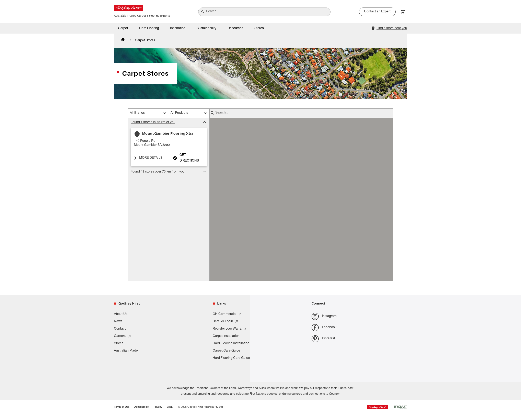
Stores (259, 28)
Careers (120, 336)
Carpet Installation (226, 336)
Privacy (158, 407)
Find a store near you (392, 28)
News (118, 321)
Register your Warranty (229, 329)
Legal (170, 407)
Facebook (329, 327)
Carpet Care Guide (226, 351)
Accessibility (141, 407)
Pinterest (328, 338)
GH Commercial (224, 314)
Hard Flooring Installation (231, 343)
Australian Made (126, 351)
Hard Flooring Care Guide (231, 358)
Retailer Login (223, 321)
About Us (120, 314)
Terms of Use (121, 407)
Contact (120, 329)
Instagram (329, 316)
